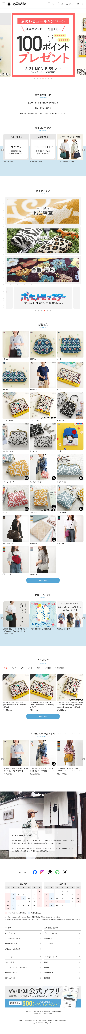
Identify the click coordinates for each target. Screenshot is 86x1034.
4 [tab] (43, 79)
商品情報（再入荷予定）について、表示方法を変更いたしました (43, 113)
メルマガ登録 (9, 962)
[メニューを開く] (4, 4)
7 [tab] (52, 79)
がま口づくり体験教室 (12, 949)
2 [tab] (37, 79)
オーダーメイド (10, 933)
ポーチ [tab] (30, 668)
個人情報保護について (12, 973)
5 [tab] (46, 79)
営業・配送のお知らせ (43, 108)
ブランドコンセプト (50, 933)
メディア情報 (48, 944)
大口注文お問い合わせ (12, 938)
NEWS (46, 962)
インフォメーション (50, 957)
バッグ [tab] (14, 668)
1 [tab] (34, 79)
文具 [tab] (38, 668)
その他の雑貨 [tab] (59, 668)
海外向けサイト (10, 978)
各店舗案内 (48, 938)
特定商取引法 (48, 973)
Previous (2, 150)
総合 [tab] (5, 668)
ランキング (9, 957)
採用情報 (47, 978)
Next (83, 150)
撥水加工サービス (11, 944)
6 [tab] (49, 79)
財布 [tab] (22, 668)
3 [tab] (40, 79)
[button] (60, 4)
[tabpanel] (43, 692)
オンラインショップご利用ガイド (16, 967)
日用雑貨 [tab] (48, 668)
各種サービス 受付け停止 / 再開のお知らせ (43, 103)
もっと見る (43, 580)
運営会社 (47, 967)
